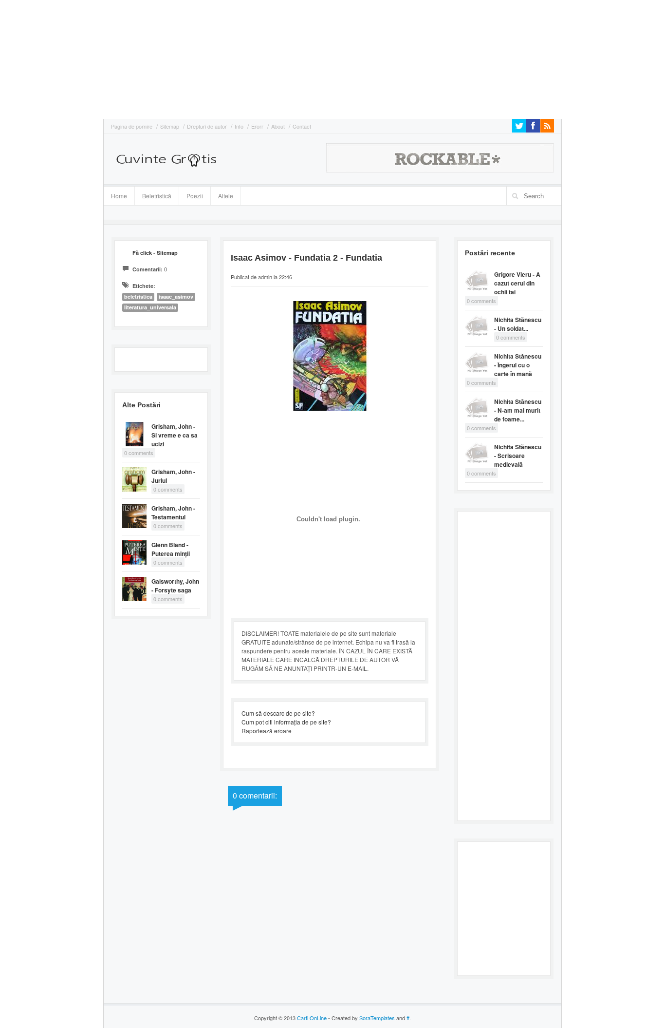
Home (119, 195)
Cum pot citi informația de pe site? (286, 722)
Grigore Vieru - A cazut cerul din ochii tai (517, 283)
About (278, 126)
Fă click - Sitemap (155, 252)
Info (239, 126)
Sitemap (169, 126)
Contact (302, 126)
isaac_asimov (176, 296)
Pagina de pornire (131, 126)
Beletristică (153, 194)
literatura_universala (150, 307)
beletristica (138, 296)
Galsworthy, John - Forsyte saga (175, 585)
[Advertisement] (29, 58)
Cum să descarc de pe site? (278, 713)
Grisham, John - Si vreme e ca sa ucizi (174, 435)
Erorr (257, 126)
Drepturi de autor (207, 126)
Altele (225, 195)
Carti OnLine (312, 1018)
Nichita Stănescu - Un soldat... (517, 324)
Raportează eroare (266, 730)
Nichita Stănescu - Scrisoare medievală (517, 455)
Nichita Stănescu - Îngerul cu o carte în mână (517, 365)
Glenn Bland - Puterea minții (170, 549)
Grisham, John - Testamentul (173, 512)
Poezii (194, 195)
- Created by (361, 1018)
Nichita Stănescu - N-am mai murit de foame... (517, 410)
